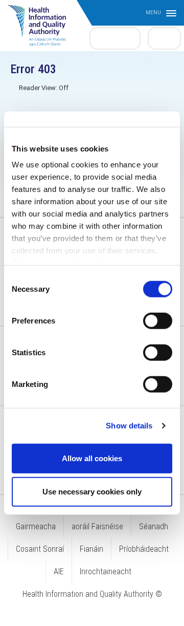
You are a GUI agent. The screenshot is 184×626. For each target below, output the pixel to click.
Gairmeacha (36, 526)
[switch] (157, 320)
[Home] (42, 20)
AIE (59, 571)
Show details (129, 425)
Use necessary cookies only (92, 491)
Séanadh (153, 526)
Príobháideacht (144, 549)
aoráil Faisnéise (97, 526)
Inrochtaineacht (105, 571)
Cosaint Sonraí (40, 549)
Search (164, 37)
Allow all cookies (92, 458)
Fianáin (91, 549)
